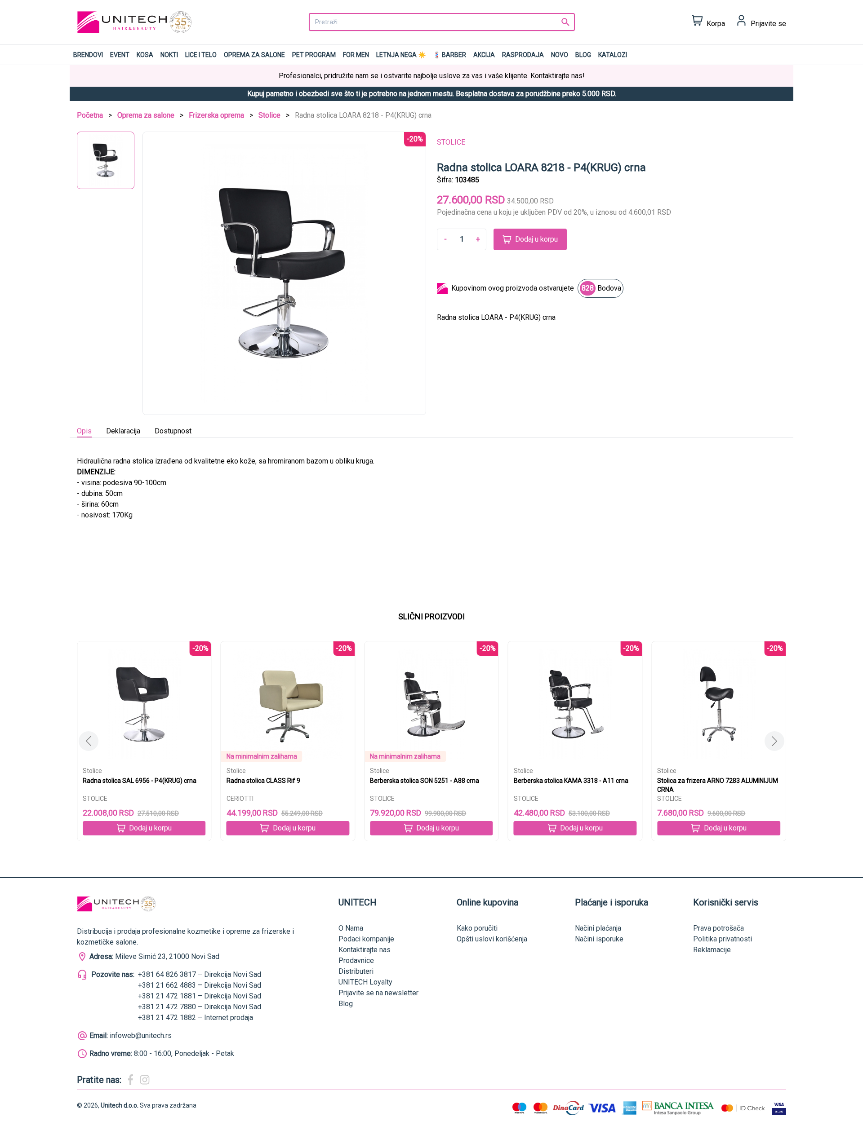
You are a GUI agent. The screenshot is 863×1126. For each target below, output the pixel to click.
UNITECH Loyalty (365, 982)
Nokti (169, 54)
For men (356, 54)
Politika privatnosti (722, 939)
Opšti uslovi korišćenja (492, 939)
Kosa (145, 54)
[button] (774, 741)
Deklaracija (123, 431)
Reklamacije (712, 949)
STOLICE (451, 142)
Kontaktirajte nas (364, 949)
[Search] (565, 22)
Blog (583, 54)
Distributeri (356, 971)
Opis (84, 431)
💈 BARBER (449, 54)
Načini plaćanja (598, 928)
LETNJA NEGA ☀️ (401, 54)
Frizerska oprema (216, 115)
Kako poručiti (477, 928)
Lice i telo (201, 54)
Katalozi (612, 54)
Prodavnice (356, 960)
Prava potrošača (718, 928)
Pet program (314, 54)
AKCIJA (484, 54)
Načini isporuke (599, 939)
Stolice (269, 115)
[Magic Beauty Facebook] (130, 1079)
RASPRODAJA (523, 54)
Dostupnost (173, 431)
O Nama (350, 928)
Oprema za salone (254, 54)
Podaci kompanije (366, 939)
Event (119, 54)
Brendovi (88, 54)
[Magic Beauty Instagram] (144, 1079)
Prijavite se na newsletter (378, 993)
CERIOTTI (240, 798)
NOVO (559, 54)
